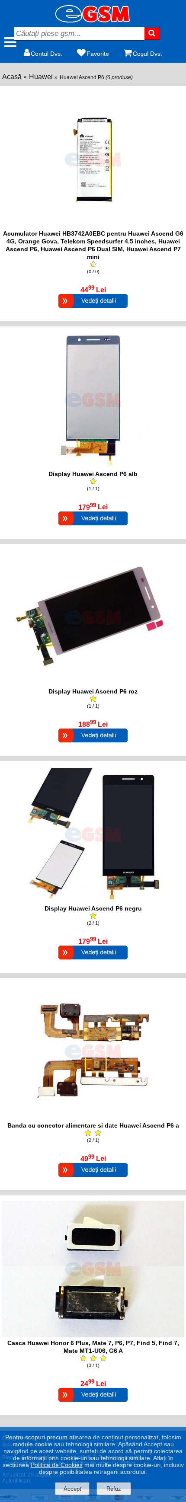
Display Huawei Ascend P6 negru (93, 908)
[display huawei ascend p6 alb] (93, 466)
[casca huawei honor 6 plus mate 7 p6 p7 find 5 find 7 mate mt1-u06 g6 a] (93, 1335)
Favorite (98, 53)
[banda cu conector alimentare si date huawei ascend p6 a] (93, 1117)
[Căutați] (152, 33)
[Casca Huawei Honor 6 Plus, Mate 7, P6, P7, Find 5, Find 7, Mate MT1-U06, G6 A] (93, 1402)
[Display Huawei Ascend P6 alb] (93, 526)
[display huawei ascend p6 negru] (93, 900)
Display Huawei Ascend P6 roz (93, 691)
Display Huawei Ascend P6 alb (93, 473)
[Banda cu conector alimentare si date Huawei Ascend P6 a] (93, 1178)
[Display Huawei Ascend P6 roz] (93, 743)
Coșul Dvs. (147, 53)
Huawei (41, 76)
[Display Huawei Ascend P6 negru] (93, 960)
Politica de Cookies (57, 1464)
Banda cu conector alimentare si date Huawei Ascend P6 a (93, 1125)
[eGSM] (93, 20)
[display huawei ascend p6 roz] (93, 683)
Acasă (12, 76)
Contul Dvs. (46, 53)
